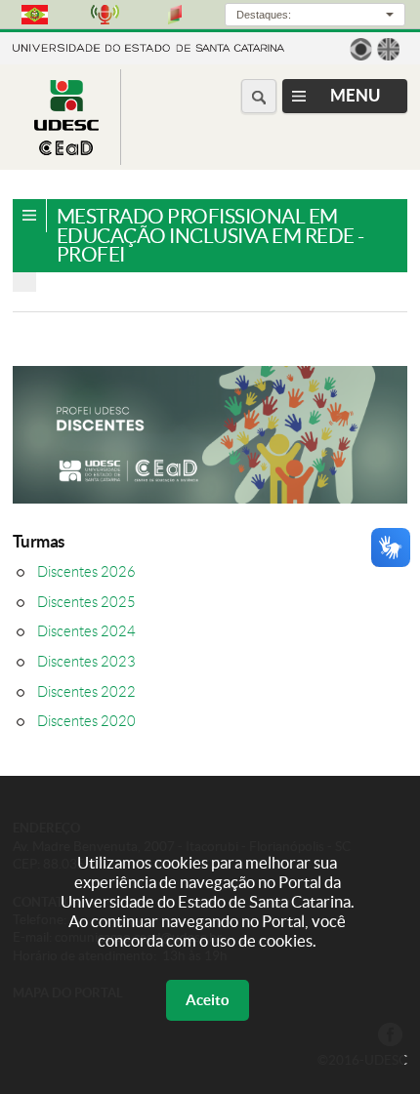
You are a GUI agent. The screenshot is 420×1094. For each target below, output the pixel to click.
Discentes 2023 (86, 661)
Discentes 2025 (86, 602)
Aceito (208, 1000)
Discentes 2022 (86, 692)
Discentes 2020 (86, 721)
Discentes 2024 (86, 631)
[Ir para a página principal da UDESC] (148, 46)
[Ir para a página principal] (66, 150)
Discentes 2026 (86, 572)
